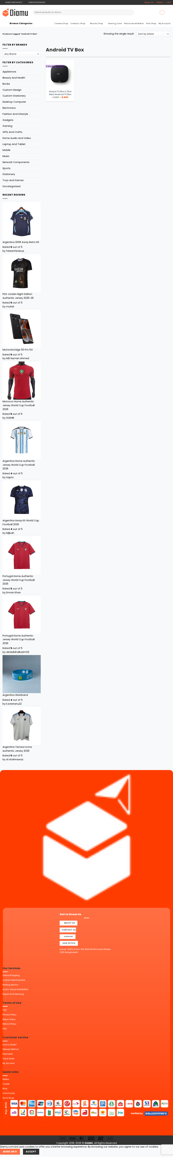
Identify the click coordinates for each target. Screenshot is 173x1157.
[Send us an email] (54, 2)
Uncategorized (11, 186)
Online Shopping (11, 975)
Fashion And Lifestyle (15, 114)
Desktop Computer (14, 102)
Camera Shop (61, 23)
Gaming (7, 126)
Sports (6, 168)
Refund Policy (9, 1023)
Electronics (9, 108)
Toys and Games (13, 180)
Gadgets (8, 120)
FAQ (168, 2)
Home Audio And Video (17, 138)
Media (160, 2)
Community (9, 1093)
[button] (162, 12)
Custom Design (12, 90)
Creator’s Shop (77, 23)
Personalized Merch (134, 23)
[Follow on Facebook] (48, 2)
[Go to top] (166, 1152)
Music (6, 156)
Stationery (9, 174)
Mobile (6, 150)
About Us (149, 2)
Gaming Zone (115, 23)
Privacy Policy (9, 1014)
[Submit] (131, 12)
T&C (5, 1010)
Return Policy (9, 1019)
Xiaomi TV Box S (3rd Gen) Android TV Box (60, 93)
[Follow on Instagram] (51, 2)
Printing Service (10, 984)
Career (6, 1083)
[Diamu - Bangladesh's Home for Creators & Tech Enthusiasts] (15, 12)
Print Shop (151, 23)
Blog (5, 1088)
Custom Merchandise (14, 980)
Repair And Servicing (13, 994)
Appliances (9, 71)
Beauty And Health (14, 77)
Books (6, 83)
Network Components (16, 162)
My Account (164, 23)
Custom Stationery (14, 95)
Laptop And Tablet (14, 144)
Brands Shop (96, 23)
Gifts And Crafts (12, 132)
